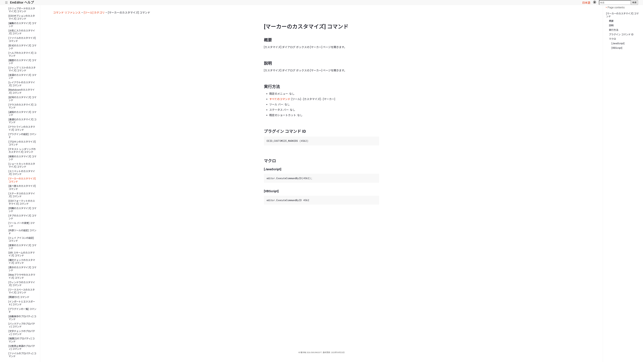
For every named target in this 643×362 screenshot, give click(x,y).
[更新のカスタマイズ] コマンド (22, 247)
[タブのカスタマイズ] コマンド (22, 217)
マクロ (612, 39)
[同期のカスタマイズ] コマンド (22, 210)
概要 (611, 21)
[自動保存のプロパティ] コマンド (22, 318)
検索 (634, 2)
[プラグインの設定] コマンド (22, 136)
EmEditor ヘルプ (22, 2)
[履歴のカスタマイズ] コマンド (22, 62)
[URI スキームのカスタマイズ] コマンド (22, 254)
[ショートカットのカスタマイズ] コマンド (22, 165)
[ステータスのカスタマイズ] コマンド (22, 195)
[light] (594, 3)
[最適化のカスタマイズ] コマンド (22, 121)
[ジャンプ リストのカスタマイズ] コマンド (22, 69)
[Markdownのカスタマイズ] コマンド (22, 91)
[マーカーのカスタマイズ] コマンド (22, 180)
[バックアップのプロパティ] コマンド (22, 325)
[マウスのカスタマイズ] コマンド (22, 106)
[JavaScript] (618, 43)
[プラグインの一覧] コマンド (22, 310)
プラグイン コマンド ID (621, 34)
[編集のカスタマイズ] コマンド (22, 25)
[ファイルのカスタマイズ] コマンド (22, 39)
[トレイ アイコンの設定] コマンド (21, 239)
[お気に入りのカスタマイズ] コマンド (22, 32)
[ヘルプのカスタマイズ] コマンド (22, 54)
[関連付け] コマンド (19, 297)
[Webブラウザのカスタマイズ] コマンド (22, 276)
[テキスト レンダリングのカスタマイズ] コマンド (22, 151)
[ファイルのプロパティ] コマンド (22, 355)
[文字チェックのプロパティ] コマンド (22, 333)
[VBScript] (617, 48)
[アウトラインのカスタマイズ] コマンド (22, 128)
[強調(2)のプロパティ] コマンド (21, 340)
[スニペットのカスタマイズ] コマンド (22, 173)
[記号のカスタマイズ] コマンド (22, 99)
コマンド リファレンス (67, 12)
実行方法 (613, 30)
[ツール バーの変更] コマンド (22, 224)
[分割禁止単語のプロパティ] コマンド (22, 347)
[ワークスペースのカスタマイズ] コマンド (22, 291)
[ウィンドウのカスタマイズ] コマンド (22, 284)
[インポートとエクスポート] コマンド (22, 303)
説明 (611, 25)
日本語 (586, 2)
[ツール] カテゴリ (94, 12)
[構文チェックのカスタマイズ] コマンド (22, 261)
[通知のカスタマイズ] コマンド (22, 113)
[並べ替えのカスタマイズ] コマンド (22, 187)
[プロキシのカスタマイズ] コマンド (22, 143)
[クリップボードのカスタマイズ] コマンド (22, 10)
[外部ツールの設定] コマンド (22, 232)
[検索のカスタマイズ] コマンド (22, 158)
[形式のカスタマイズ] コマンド (22, 47)
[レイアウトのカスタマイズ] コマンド (22, 84)
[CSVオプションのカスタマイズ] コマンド (22, 17)
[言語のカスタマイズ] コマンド (22, 76)
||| (6, 2)
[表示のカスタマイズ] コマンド (22, 269)
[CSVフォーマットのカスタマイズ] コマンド (22, 202)
